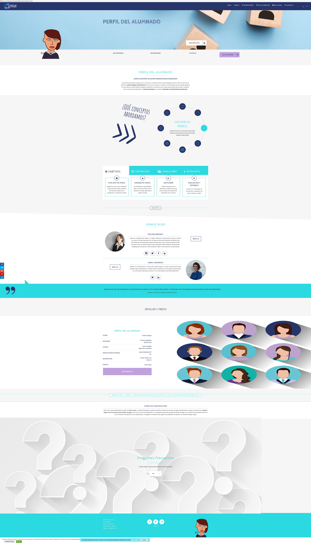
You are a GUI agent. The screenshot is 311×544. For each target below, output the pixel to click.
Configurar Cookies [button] (9, 541)
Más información (75, 539)
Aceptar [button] (19, 541)
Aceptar (144, 540)
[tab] (116, 170)
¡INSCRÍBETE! (127, 371)
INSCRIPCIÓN (155, 208)
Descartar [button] (30, 1)
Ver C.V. (196, 239)
